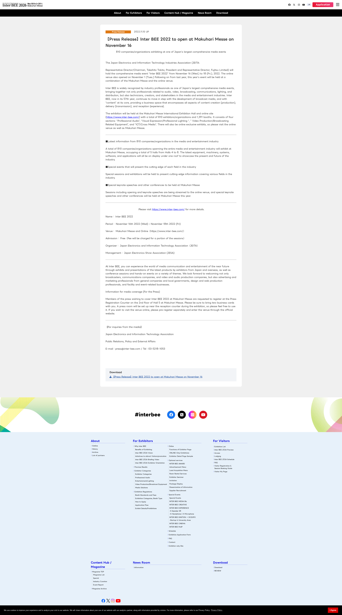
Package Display (176, 484)
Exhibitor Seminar (176, 477)
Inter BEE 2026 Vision (144, 453)
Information (138, 567)
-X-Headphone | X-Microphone (181, 514)
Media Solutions (141, 487)
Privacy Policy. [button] (217, 610)
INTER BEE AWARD (177, 463)
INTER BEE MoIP (175, 527)
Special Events (174, 494)
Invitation (173, 480)
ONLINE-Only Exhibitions (179, 453)
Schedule (172, 531)
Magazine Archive (99, 588)
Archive (95, 452)
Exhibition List (220, 446)
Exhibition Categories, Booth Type (148, 498)
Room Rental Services (178, 473)
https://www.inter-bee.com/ (122, 117)
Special (96, 578)
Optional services (175, 460)
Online (171, 446)
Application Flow (141, 505)
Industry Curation (100, 581)
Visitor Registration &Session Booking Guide (223, 467)
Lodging (217, 456)
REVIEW (217, 570)
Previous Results (141, 467)
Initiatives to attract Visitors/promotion (150, 456)
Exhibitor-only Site (176, 546)
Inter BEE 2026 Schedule (224, 459)
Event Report (98, 584)
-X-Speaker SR (175, 511)
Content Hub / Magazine (178, 13)
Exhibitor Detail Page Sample (181, 456)
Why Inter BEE (140, 446)
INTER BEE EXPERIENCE (179, 508)
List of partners (98, 455)
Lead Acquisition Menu (178, 470)
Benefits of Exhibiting (143, 449)
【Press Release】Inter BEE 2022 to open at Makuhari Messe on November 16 (157, 377)
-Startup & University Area (180, 520)
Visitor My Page (220, 471)
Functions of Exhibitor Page (180, 449)
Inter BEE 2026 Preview (224, 449)
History (95, 449)
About (117, 13)
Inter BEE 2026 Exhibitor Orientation (150, 463)
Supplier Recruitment (177, 490)
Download (222, 13)
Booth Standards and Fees (145, 495)
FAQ (170, 538)
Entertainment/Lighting (144, 481)
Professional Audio (142, 477)
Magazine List (98, 574)
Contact (172, 542)
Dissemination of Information (180, 487)
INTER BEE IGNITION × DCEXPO (182, 517)
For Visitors (153, 13)
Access (217, 453)
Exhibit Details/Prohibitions (146, 508)
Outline (95, 445)
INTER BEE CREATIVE (178, 504)
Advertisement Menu (177, 467)
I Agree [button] (333, 610)
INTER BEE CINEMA (177, 523)
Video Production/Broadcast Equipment (151, 484)
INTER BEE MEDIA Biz (178, 501)
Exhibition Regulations (143, 491)
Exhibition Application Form (180, 534)
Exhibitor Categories (143, 470)
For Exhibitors (134, 13)
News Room (204, 13)
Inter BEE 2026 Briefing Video (147, 459)
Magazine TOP (98, 571)
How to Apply (140, 501)
